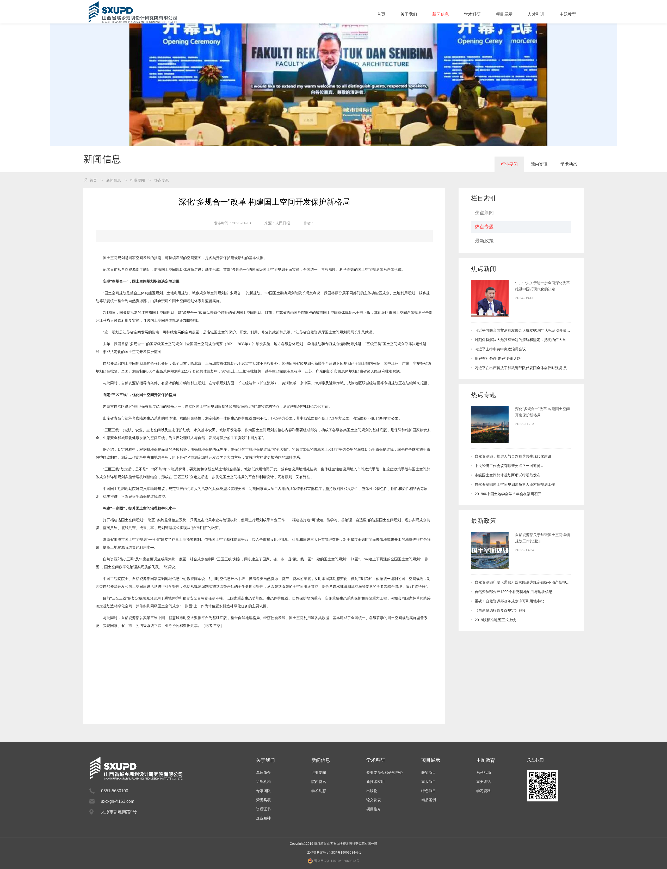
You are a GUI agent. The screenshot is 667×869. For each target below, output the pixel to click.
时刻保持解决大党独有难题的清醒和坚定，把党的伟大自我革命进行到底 (523, 340)
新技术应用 (375, 782)
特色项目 (428, 791)
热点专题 (161, 180)
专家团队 (263, 791)
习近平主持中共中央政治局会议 (500, 349)
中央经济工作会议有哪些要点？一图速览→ (509, 466)
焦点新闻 (484, 212)
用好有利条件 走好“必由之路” (498, 358)
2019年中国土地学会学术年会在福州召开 (508, 494)
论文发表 (373, 800)
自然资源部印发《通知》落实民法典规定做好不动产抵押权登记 (523, 582)
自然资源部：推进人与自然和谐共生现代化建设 (513, 456)
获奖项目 (428, 772)
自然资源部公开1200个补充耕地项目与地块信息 (513, 592)
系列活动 (483, 772)
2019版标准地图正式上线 (495, 620)
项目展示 (504, 14)
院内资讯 (539, 164)
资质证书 (263, 809)
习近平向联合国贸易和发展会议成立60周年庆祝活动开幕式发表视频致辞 (523, 330)
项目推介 (373, 809)
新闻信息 (440, 14)
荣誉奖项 (263, 800)
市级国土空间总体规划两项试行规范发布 (507, 475)
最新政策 (484, 240)
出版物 (371, 791)
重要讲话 (483, 782)
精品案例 (428, 800)
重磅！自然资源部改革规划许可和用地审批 (509, 601)
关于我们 (408, 14)
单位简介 (263, 772)
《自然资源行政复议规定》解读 (500, 610)
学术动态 (568, 164)
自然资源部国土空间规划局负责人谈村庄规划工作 (515, 484)
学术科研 (472, 14)
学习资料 (483, 791)
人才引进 (536, 14)
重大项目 (428, 782)
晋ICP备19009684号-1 (345, 852)
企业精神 (263, 818)
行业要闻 (509, 164)
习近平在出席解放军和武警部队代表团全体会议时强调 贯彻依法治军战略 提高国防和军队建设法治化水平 (523, 368)
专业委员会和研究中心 (384, 772)
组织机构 (263, 782)
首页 (381, 14)
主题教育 (567, 14)
